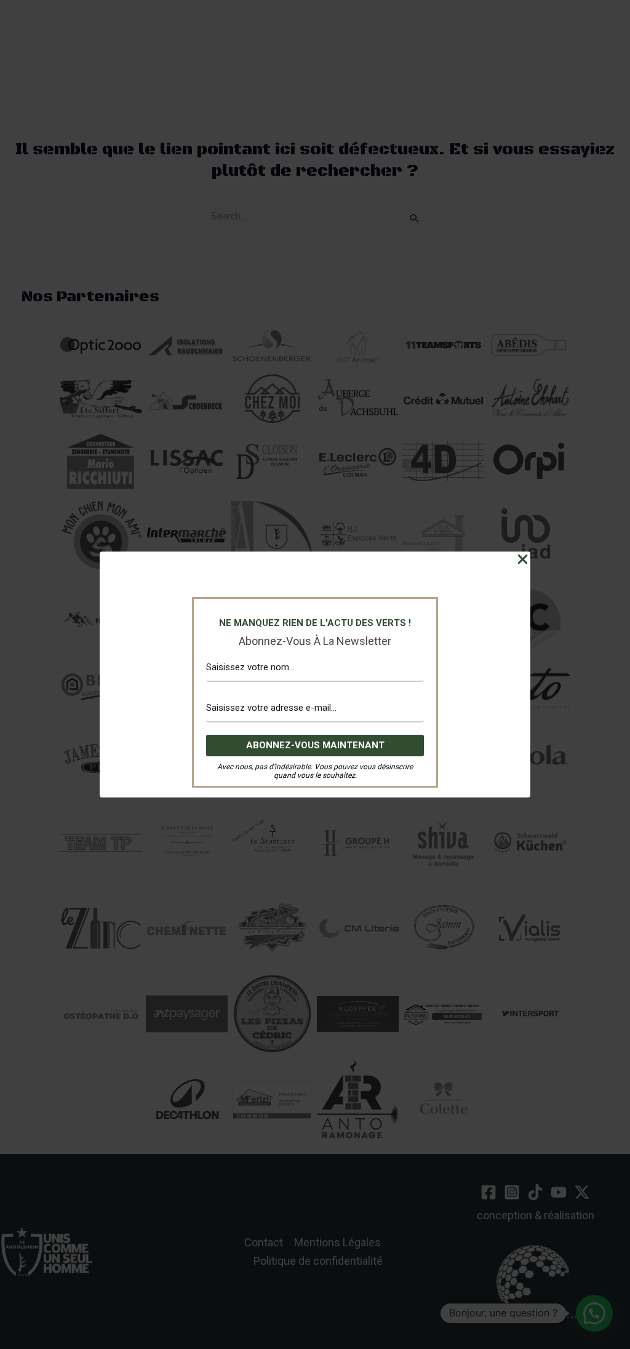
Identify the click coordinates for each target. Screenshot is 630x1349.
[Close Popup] (522, 559)
